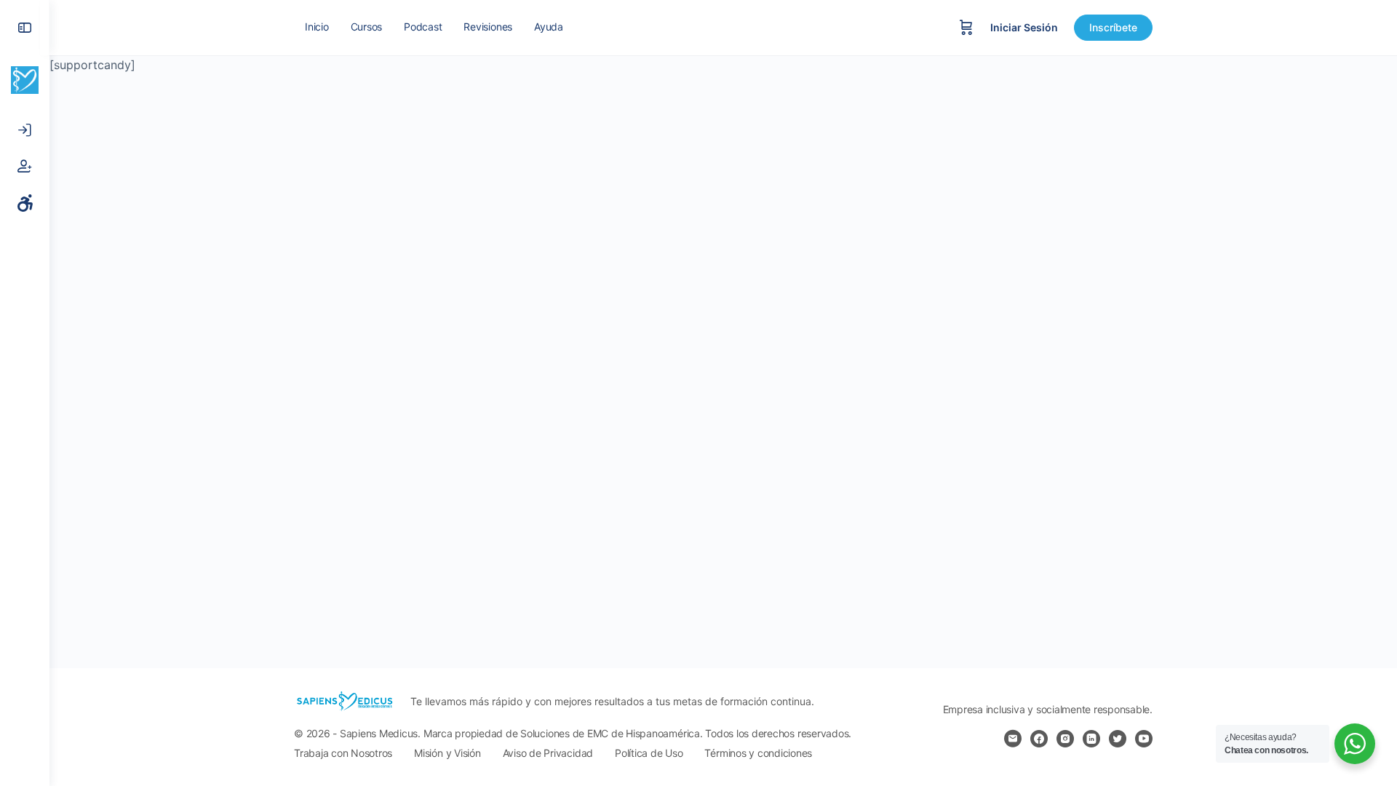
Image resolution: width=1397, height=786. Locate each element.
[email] (1013, 738)
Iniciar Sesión (1024, 27)
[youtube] (1144, 738)
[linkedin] (1091, 738)
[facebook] (1039, 738)
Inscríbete (1113, 27)
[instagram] (1065, 738)
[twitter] (1117, 738)
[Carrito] (966, 27)
